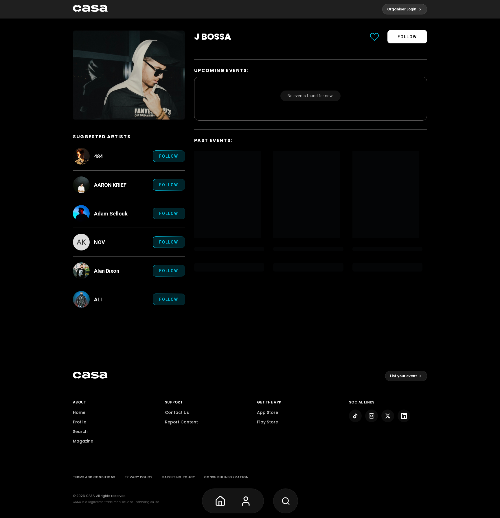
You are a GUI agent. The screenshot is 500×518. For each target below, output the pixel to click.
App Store (267, 412)
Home (79, 412)
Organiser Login (401, 9)
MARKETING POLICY (178, 477)
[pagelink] (90, 9)
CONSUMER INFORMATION (226, 477)
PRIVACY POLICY (138, 477)
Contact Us (177, 412)
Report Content (181, 422)
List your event (403, 375)
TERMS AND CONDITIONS (94, 477)
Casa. (90, 495)
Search (80, 431)
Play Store (267, 422)
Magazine (83, 441)
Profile (79, 422)
